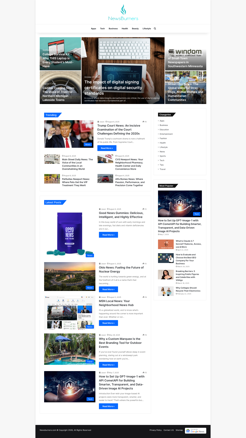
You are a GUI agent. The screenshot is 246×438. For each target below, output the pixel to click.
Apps (93, 28)
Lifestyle (147, 28)
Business (113, 28)
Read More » (107, 148)
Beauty (135, 28)
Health (125, 28)
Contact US (169, 430)
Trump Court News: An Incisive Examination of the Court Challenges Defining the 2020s (118, 129)
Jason (102, 122)
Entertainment (166, 134)
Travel (162, 169)
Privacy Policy (156, 430)
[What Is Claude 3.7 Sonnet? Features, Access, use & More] (166, 244)
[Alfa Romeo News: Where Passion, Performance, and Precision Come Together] (105, 178)
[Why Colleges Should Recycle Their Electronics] (166, 291)
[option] (123, 70)
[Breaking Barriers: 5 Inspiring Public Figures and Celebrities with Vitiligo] (166, 274)
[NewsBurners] (123, 12)
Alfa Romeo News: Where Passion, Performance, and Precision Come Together (130, 182)
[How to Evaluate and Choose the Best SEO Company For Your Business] (166, 258)
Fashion (163, 138)
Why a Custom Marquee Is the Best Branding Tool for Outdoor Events (120, 342)
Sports (163, 156)
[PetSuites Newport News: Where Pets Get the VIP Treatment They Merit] (52, 179)
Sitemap (179, 430)
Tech (102, 28)
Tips (162, 165)
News (162, 151)
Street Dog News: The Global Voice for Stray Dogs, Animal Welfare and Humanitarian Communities (185, 92)
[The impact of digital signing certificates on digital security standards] (123, 70)
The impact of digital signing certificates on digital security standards (113, 87)
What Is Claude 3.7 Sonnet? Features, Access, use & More (188, 244)
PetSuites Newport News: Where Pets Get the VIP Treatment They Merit (76, 182)
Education (164, 129)
